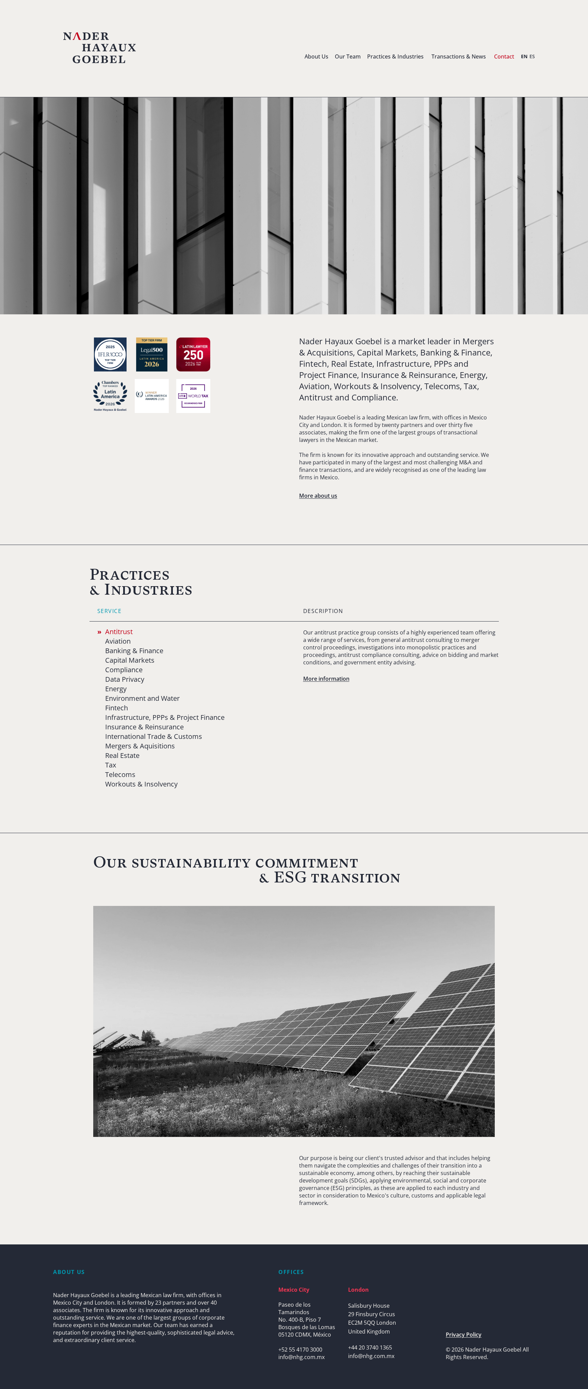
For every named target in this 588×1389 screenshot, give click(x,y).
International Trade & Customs (153, 736)
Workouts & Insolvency (141, 784)
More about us (318, 495)
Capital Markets (129, 660)
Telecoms (120, 775)
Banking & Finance (134, 651)
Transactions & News (458, 56)
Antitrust (119, 632)
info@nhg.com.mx (301, 1357)
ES (532, 56)
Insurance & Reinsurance (144, 727)
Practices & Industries (395, 56)
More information (326, 678)
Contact (504, 56)
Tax (110, 765)
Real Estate (122, 756)
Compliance (124, 670)
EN (524, 56)
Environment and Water (142, 698)
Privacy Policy (463, 1334)
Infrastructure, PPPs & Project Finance (165, 717)
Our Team (348, 56)
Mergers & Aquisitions (140, 746)
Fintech (116, 708)
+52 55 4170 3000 (300, 1349)
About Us (316, 56)
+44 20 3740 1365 (370, 1347)
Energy (116, 689)
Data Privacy (124, 679)
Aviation (118, 641)
